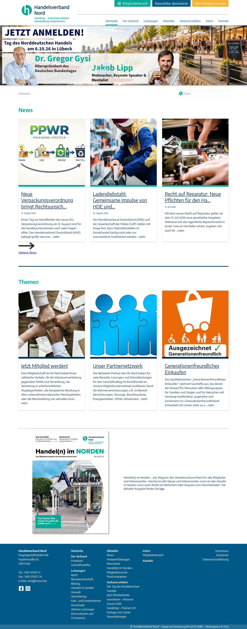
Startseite (112, 21)
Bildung (75, 583)
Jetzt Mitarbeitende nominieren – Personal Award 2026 (120, 599)
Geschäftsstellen (80, 565)
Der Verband (131, 21)
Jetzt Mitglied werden (210, 3)
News (110, 555)
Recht (74, 575)
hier (161, 488)
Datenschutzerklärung (216, 559)
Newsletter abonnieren (171, 3)
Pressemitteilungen (118, 559)
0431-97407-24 (33, 576)
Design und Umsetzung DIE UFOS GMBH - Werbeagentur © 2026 (195, 626)
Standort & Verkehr (82, 588)
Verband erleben (190, 21)
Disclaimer (222, 555)
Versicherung (79, 596)
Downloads (78, 605)
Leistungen (151, 21)
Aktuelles (169, 21)
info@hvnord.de (37, 581)
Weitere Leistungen (82, 609)
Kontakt (223, 21)
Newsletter (113, 563)
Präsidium (77, 560)
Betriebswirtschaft (82, 579)
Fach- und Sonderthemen (86, 600)
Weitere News (27, 252)
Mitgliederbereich (135, 3)
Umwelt (76, 592)
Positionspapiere (117, 576)
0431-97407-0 (32, 572)
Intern (209, 21)
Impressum (222, 551)
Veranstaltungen (116, 616)
